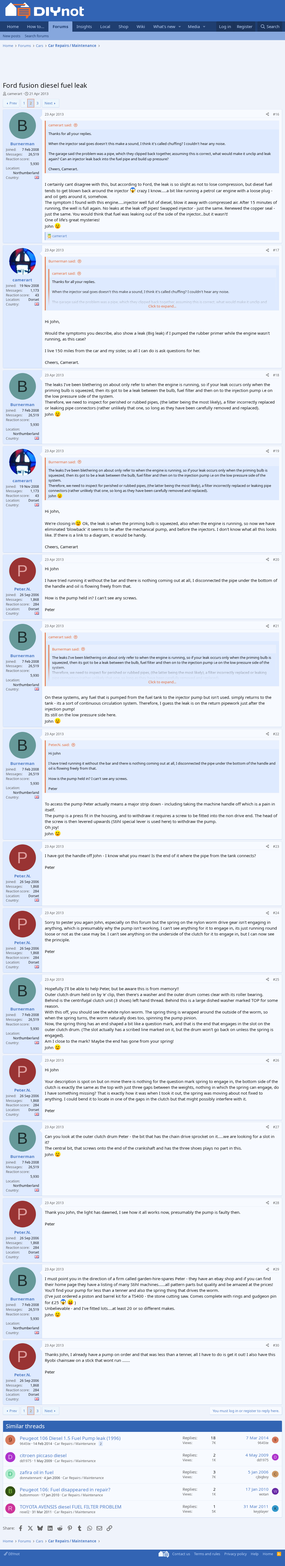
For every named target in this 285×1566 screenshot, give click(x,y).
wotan (264, 1494)
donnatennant (30, 1477)
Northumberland (26, 173)
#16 (276, 114)
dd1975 (25, 1461)
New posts (11, 35)
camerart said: (60, 124)
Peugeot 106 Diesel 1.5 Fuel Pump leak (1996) (70, 1438)
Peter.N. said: (59, 744)
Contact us (181, 1553)
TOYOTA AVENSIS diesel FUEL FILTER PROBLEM (70, 1507)
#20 (276, 559)
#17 (276, 250)
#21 (276, 626)
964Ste (25, 1443)
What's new (164, 26)
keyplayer (261, 1511)
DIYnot (14, 1553)
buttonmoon (29, 1495)
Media (194, 26)
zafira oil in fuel (36, 1472)
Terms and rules (207, 1553)
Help (255, 1553)
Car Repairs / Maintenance (75, 1443)
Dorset (33, 299)
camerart (14, 93)
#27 (276, 1127)
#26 (276, 1060)
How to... (35, 26)
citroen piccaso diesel (43, 1455)
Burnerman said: (62, 261)
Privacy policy (235, 1553)
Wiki (141, 26)
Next (49, 103)
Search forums (37, 35)
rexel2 (25, 1512)
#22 (276, 734)
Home (13, 26)
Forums (60, 26)
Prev (13, 103)
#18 (276, 375)
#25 (276, 979)
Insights (84, 26)
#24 (276, 912)
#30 (276, 1345)
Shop (123, 26)
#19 (276, 451)
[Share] (267, 114)
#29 (276, 1269)
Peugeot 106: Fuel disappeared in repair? (65, 1489)
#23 (276, 846)
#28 (276, 1202)
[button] (180, 26)
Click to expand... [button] (162, 306)
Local (105, 26)
